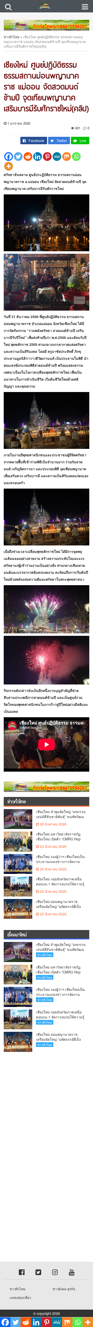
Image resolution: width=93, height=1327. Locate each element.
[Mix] (66, 156)
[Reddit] (28, 156)
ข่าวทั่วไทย (11, 37)
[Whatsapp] (76, 156)
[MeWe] (57, 156)
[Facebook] (8, 156)
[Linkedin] (37, 156)
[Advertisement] (46, 1104)
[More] (8, 166)
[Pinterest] (47, 156)
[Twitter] (18, 156)
